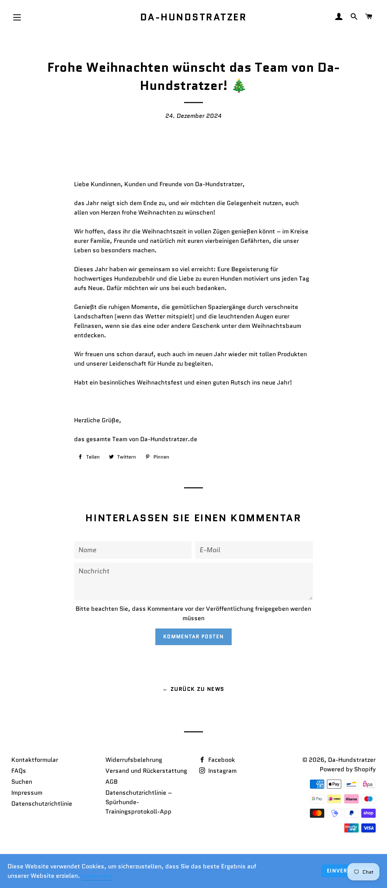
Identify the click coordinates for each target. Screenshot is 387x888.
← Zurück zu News (193, 689)
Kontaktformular (34, 759)
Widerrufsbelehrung (133, 759)
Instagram (222, 770)
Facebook (221, 759)
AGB (111, 781)
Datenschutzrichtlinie (41, 803)
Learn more (97, 875)
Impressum (26, 792)
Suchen (21, 781)
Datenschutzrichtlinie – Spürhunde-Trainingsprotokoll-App (138, 802)
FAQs (18, 770)
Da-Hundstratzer (193, 17)
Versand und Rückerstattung (146, 770)
